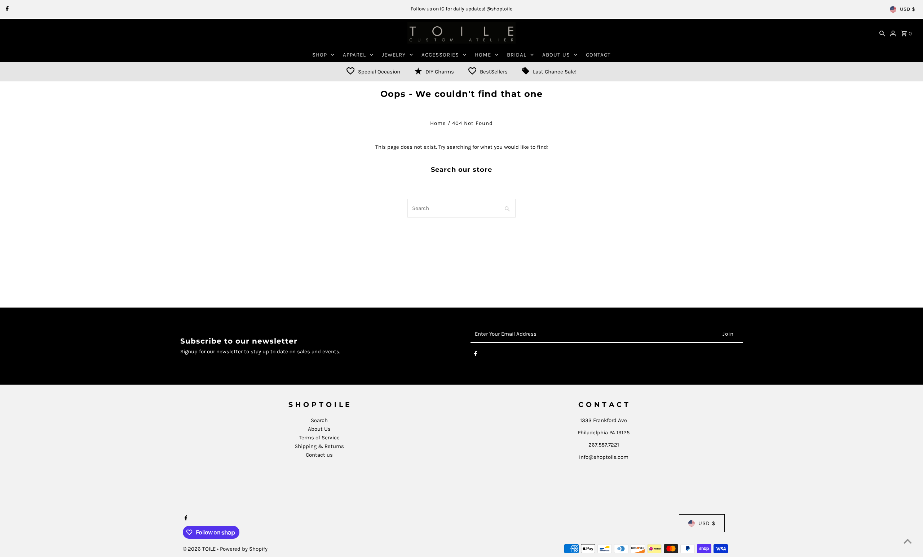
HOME (483, 54)
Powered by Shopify (244, 549)
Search (319, 420)
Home (438, 123)
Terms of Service (319, 437)
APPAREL (354, 54)
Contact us (319, 455)
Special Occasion (379, 71)
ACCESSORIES (440, 54)
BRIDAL (516, 54)
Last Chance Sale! (555, 71)
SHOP (319, 54)
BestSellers (494, 71)
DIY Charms (439, 71)
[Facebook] (6, 9)
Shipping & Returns (319, 446)
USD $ (907, 9)
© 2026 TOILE (200, 549)
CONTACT (598, 54)
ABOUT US (556, 54)
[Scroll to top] (908, 541)
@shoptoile (499, 9)
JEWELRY (394, 54)
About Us (319, 429)
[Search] (882, 33)
